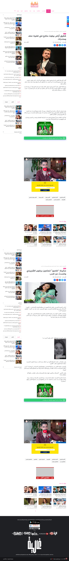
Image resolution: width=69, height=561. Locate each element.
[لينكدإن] (60, 45)
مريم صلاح (63, 42)
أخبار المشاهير (54, 197)
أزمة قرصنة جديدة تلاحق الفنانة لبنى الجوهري (31, 244)
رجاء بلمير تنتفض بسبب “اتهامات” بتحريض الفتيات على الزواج (45, 244)
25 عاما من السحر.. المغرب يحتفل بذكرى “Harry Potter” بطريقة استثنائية (59, 232)
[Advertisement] (45, 22)
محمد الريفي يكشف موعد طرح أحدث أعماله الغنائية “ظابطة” (10, 47)
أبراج (21, 11)
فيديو (18, 11)
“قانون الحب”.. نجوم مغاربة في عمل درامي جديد (31, 232)
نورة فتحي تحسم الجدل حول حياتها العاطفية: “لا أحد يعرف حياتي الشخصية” (9, 52)
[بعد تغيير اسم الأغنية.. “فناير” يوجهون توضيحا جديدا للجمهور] (59, 239)
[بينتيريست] (57, 45)
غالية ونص (43, 11)
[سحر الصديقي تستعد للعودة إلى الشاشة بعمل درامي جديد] (19, 63)
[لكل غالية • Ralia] (34, 4)
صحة (30, 11)
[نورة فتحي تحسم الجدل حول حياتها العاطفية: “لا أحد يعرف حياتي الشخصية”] (19, 53)
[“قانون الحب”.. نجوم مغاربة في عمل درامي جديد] (30, 227)
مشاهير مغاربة (48, 200)
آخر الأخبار (38, 11)
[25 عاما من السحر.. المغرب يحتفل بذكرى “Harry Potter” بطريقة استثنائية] (59, 227)
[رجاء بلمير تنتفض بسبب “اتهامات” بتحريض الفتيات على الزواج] (45, 239)
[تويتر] (62, 45)
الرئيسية (52, 11)
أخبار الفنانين (62, 197)
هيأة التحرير (5, 559)
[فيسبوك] (65, 45)
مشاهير (49, 11)
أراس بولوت (47, 197)
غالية (51, 559)
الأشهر (13, 102)
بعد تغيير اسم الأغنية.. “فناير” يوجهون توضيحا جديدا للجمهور (59, 244)
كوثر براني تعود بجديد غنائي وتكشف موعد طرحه (10, 57)
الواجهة (63, 200)
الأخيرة (18, 102)
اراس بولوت (41, 197)
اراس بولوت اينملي (32, 197)
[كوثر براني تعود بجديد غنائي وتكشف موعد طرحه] (19, 58)
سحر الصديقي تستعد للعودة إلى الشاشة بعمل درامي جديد (9, 62)
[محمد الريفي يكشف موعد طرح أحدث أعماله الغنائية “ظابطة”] (19, 48)
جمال (34, 11)
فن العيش (26, 11)
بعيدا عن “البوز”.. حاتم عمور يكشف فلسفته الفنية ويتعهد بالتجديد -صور (45, 232)
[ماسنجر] (55, 45)
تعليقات (6, 102)
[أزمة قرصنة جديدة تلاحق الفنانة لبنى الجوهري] (30, 239)
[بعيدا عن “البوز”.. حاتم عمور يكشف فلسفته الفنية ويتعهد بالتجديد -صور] (45, 227)
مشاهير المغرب (56, 200)
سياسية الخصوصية (10, 559)
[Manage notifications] (66, 558)
